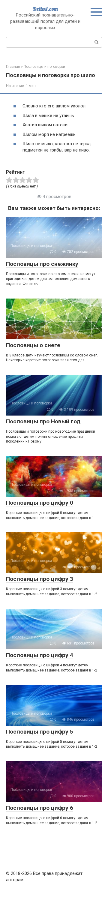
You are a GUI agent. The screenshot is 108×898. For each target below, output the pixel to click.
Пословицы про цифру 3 (39, 578)
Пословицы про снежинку (42, 263)
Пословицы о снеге (33, 345)
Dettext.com (45, 8)
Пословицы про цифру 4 (39, 655)
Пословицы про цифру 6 (39, 807)
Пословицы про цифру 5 (39, 731)
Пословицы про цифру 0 (39, 502)
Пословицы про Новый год (43, 421)
